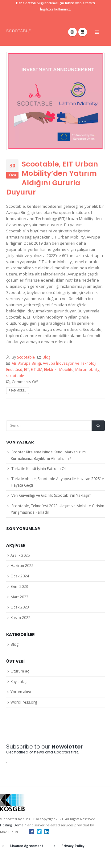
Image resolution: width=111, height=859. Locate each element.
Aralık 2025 (20, 555)
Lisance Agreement (26, 846)
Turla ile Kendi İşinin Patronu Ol (38, 468)
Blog (46, 357)
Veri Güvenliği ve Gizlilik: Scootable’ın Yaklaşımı (51, 495)
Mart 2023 (19, 597)
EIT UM (36, 369)
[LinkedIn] (82, 32)
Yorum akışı (20, 691)
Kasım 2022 (20, 617)
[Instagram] (72, 32)
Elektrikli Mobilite (58, 369)
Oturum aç (19, 671)
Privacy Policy (72, 846)
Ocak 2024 (19, 576)
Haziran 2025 (22, 565)
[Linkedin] (46, 831)
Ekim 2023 (19, 586)
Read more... (17, 390)
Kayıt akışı (18, 681)
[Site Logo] (18, 31)
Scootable (26, 357)
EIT (26, 369)
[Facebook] (31, 831)
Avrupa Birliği (29, 363)
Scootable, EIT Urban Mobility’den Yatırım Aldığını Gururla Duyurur (52, 178)
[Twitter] (39, 831)
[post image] (55, 101)
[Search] (98, 425)
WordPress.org (23, 702)
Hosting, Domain (13, 825)
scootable (15, 375)
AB (14, 363)
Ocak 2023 (19, 607)
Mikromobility (87, 369)
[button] (97, 32)
